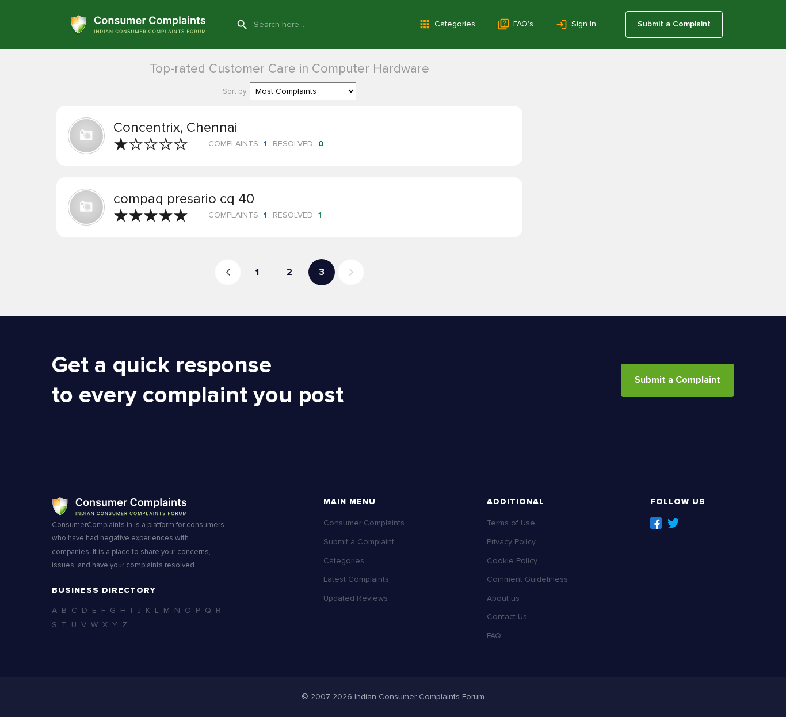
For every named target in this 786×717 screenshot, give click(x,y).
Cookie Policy (512, 561)
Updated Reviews (355, 598)
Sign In (583, 24)
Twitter (673, 523)
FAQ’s (523, 24)
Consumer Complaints (364, 523)
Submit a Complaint (674, 24)
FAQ (494, 635)
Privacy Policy (511, 542)
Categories (454, 24)
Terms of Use (511, 523)
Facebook (656, 523)
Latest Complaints (356, 579)
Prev (228, 272)
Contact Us (507, 616)
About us (503, 598)
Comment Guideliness (527, 579)
